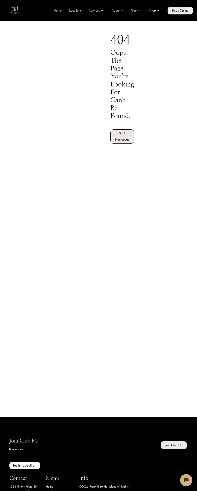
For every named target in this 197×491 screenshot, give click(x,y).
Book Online (180, 10)
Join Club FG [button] (173, 445)
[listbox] (117, 10)
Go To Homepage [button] (122, 136)
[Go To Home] (15, 10)
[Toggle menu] (102, 10)
